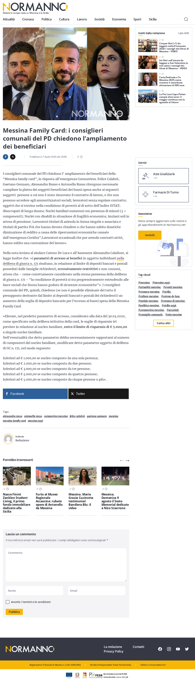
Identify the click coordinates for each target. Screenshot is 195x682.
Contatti (138, 647)
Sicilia (153, 19)
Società (99, 19)
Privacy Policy (113, 651)
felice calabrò (77, 416)
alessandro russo (12, 416)
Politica (46, 19)
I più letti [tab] (183, 33)
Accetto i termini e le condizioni (31, 602)
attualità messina (150, 287)
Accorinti (174, 310)
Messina (113, 416)
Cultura (64, 19)
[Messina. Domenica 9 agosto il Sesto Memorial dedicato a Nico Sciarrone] (115, 476)
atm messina (174, 314)
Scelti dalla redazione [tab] (151, 33)
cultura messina (149, 296)
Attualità (9, 19)
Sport (137, 19)
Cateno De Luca (171, 296)
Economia (119, 19)
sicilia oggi (170, 305)
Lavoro (82, 19)
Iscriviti (150, 235)
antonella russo (33, 416)
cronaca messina (149, 291)
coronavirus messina (56, 416)
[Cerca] (186, 19)
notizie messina (149, 301)
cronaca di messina (174, 301)
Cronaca (28, 19)
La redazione (113, 647)
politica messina (149, 305)
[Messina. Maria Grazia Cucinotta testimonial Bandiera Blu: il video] (83, 476)
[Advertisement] (163, 134)
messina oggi (35, 420)
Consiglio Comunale (151, 314)
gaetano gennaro (97, 416)
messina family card (14, 420)
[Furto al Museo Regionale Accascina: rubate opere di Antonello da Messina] (50, 476)
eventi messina (173, 287)
